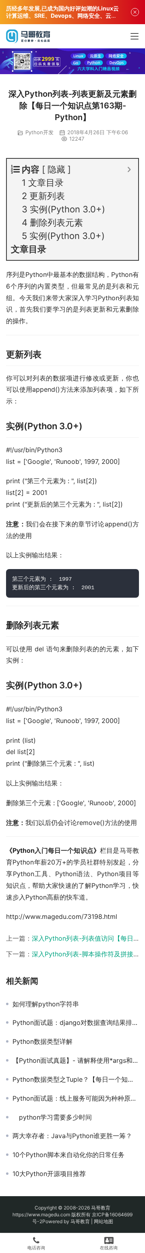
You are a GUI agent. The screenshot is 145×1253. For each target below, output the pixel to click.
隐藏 (56, 169)
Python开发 (39, 132)
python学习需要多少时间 (52, 1117)
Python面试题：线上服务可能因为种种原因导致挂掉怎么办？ (75, 1098)
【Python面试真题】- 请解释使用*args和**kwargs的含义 (75, 1060)
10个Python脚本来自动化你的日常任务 (68, 1154)
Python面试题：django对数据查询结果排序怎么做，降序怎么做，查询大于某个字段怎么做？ (75, 1022)
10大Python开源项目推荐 (49, 1173)
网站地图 (103, 1221)
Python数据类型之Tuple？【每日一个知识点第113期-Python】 (75, 1079)
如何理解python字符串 (45, 1004)
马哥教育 (100, 1208)
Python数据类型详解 (42, 1041)
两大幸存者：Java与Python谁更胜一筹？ (72, 1135)
